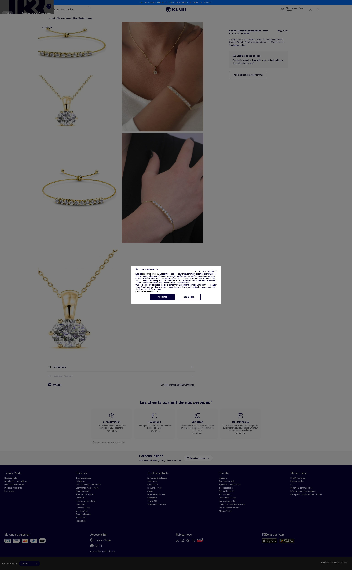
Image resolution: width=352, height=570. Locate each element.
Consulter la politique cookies (148, 291)
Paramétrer (188, 297)
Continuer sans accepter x (146, 269)
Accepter (162, 297)
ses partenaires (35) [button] (151, 274)
